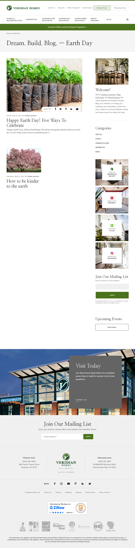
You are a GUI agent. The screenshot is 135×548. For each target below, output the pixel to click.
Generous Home (102, 143)
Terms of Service (104, 492)
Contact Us (51, 8)
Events (9, 116)
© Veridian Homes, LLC (32, 492)
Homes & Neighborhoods (14, 19)
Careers (58, 492)
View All (98, 134)
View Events (112, 327)
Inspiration (31, 19)
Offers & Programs (73, 8)
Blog (109, 19)
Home (9, 33)
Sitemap (78, 492)
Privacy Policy (90, 492)
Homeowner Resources (80, 19)
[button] (55, 109)
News (97, 152)
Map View (61, 8)
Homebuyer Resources (64, 19)
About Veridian (95, 19)
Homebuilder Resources (48, 19)
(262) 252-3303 (104, 461)
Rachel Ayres (114, 97)
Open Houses (87, 8)
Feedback (68, 492)
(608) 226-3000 (29, 461)
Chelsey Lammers (30, 116)
